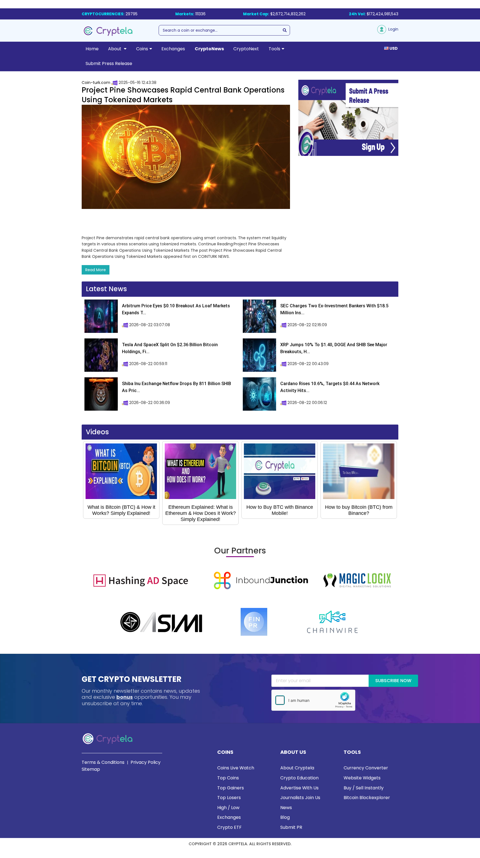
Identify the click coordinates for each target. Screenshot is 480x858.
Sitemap (91, 769)
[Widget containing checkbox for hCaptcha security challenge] (313, 700)
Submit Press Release (109, 63)
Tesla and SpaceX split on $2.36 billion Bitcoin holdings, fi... (170, 348)
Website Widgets (362, 778)
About (115, 49)
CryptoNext (246, 49)
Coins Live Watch (235, 768)
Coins (142, 49)
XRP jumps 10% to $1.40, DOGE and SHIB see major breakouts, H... (333, 348)
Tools (274, 49)
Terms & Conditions (103, 762)
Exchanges (173, 49)
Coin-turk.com (96, 82)
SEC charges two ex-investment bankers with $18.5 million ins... (334, 309)
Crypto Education (299, 778)
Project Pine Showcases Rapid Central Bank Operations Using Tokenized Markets (183, 95)
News (286, 807)
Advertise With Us (299, 788)
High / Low (228, 807)
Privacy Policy (146, 762)
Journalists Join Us (300, 797)
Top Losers (229, 797)
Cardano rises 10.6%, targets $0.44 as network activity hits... (329, 387)
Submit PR (291, 827)
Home (92, 49)
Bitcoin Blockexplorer (367, 797)
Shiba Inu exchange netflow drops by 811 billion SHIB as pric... (176, 387)
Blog (285, 817)
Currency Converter (366, 768)
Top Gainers (230, 788)
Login (392, 29)
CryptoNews (209, 49)
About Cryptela (297, 768)
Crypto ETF (229, 827)
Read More (95, 270)
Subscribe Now (393, 680)
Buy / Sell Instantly (364, 788)
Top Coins (228, 778)
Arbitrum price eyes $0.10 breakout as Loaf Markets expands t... (176, 309)
